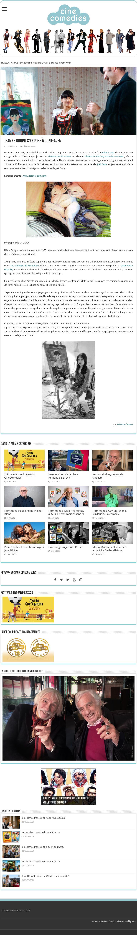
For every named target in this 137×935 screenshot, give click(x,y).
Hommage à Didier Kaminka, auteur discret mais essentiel (66, 512)
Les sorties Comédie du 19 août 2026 (41, 832)
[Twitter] (61, 580)
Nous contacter (99, 921)
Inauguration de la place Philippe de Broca (63, 476)
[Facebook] (55, 580)
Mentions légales (127, 921)
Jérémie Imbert (125, 424)
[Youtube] (74, 580)
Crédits (112, 921)
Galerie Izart (108, 152)
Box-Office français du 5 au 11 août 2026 (43, 847)
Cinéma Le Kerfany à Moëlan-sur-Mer (104, 156)
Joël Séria (102, 164)
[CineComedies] (68, 14)
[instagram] (81, 580)
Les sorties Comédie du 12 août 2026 (41, 861)
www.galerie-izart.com (34, 175)
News (15, 62)
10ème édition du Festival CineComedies (19, 476)
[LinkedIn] (68, 580)
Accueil (7, 62)
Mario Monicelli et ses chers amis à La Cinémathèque (109, 549)
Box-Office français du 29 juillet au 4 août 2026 (46, 876)
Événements (26, 62)
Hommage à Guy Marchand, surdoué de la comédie (109, 512)
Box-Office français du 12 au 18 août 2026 (43, 818)
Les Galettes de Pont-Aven (24, 265)
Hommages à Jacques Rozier (65, 547)
